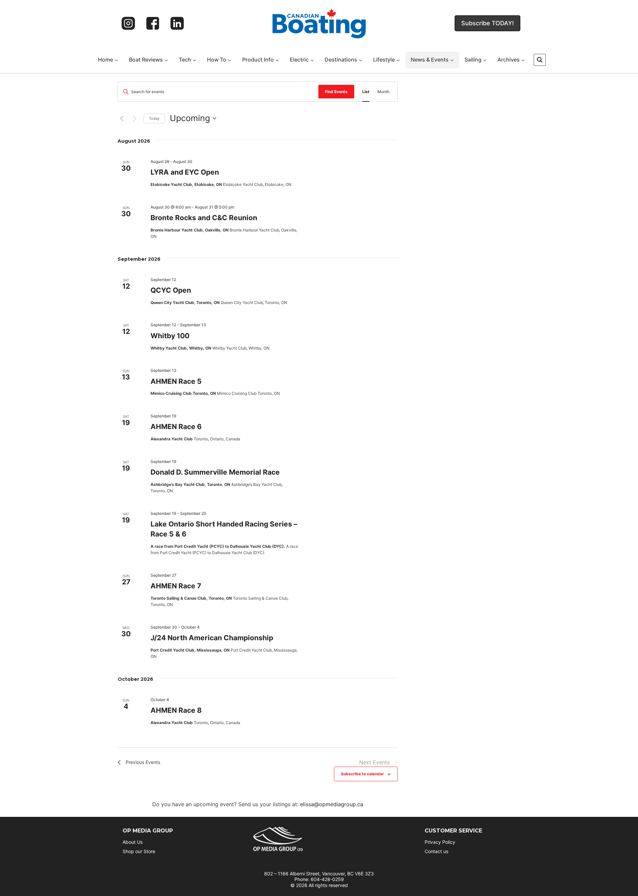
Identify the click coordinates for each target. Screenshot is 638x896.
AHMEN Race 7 (176, 586)
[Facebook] (152, 23)
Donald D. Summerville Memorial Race (215, 472)
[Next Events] (135, 118)
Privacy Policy (440, 842)
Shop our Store (139, 851)
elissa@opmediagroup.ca (331, 804)
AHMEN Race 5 (176, 381)
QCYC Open (171, 290)
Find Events (336, 91)
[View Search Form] (540, 60)
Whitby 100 (170, 336)
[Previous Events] (122, 118)
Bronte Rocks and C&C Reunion (204, 218)
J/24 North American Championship (212, 638)
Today (154, 118)
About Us (133, 842)
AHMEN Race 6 (176, 426)
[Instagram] (128, 23)
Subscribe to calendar (362, 773)
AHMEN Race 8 (176, 710)
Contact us (436, 851)
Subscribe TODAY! (487, 23)
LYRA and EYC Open (185, 172)
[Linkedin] (177, 23)
